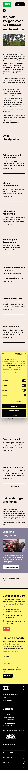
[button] (20, 4)
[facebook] (4, 688)
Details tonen (19, 401)
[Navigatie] (23, 688)
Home (5, 578)
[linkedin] (7, 688)
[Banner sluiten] (25, 353)
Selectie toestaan (14, 410)
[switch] (24, 385)
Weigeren (14, 415)
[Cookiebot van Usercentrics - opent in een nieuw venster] (16, 354)
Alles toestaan (14, 406)
